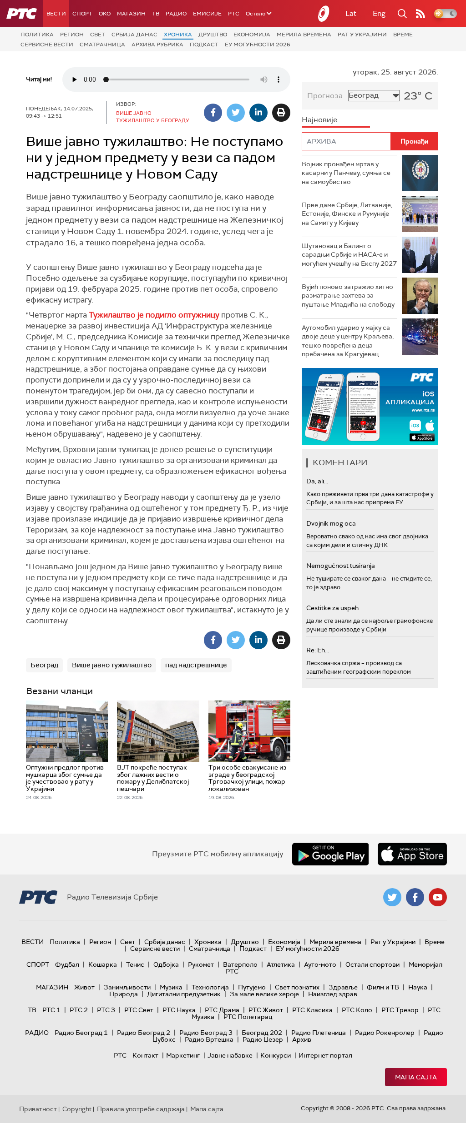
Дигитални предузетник (184, 994)
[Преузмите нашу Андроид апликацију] (330, 854)
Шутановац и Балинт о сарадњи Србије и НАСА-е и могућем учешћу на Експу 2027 (349, 255)
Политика (37, 34)
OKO (105, 13)
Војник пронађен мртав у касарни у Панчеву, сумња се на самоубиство (346, 173)
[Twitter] (236, 113)
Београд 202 (262, 1033)
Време (403, 34)
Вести (56, 13)
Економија (251, 34)
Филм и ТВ (383, 987)
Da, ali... (317, 481)
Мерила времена (304, 34)
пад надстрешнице (196, 665)
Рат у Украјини (362, 34)
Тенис (135, 964)
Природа (123, 994)
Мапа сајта (416, 1077)
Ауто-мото (320, 964)
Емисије (207, 13)
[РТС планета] (324, 13)
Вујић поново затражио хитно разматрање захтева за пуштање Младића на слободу (348, 295)
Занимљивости (127, 987)
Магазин (131, 13)
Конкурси (275, 1055)
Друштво (212, 34)
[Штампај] (281, 113)
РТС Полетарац (247, 1017)
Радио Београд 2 (143, 1033)
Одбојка (166, 964)
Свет (97, 34)
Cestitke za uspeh (332, 608)
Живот (84, 987)
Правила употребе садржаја (141, 1109)
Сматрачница (102, 44)
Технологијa (210, 987)
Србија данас (134, 34)
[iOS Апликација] (370, 406)
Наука (417, 987)
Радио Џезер (263, 1039)
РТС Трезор (400, 1010)
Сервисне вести (46, 44)
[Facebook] (213, 113)
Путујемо (252, 987)
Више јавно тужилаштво (112, 665)
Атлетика (281, 964)
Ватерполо (240, 964)
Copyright (76, 1109)
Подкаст (204, 44)
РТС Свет (138, 1010)
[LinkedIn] (258, 113)
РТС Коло (357, 1010)
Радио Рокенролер (385, 1033)
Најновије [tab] (319, 119)
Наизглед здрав (332, 994)
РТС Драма (222, 1010)
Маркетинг (183, 1055)
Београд (44, 665)
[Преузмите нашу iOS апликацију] (412, 854)
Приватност (38, 1109)
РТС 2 (79, 1010)
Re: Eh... (317, 650)
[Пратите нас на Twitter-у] (392, 897)
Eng (379, 13)
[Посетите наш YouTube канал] (438, 897)
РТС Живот (265, 1010)
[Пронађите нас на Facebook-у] (415, 897)
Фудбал (67, 964)
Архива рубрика (157, 44)
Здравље (343, 987)
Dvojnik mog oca (331, 523)
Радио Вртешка (209, 1039)
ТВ (155, 13)
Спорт (82, 13)
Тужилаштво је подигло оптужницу (154, 315)
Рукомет (201, 964)
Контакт (145, 1055)
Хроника (178, 34)
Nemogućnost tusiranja (340, 566)
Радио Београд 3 (206, 1033)
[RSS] (420, 13)
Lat (350, 13)
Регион (72, 34)
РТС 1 (51, 1010)
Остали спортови (372, 964)
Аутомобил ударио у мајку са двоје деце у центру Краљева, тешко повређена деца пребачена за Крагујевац (348, 340)
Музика (171, 987)
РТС (233, 13)
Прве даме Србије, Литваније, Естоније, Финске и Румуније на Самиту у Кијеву (347, 214)
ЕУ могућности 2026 (257, 44)
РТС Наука (179, 1010)
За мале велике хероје (264, 994)
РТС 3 (106, 1010)
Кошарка (102, 964)
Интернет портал (325, 1055)
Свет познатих (297, 987)
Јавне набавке (230, 1055)
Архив (301, 1039)
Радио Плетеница (318, 1033)
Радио (176, 13)
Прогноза (325, 95)
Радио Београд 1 (81, 1033)
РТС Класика (312, 1010)
